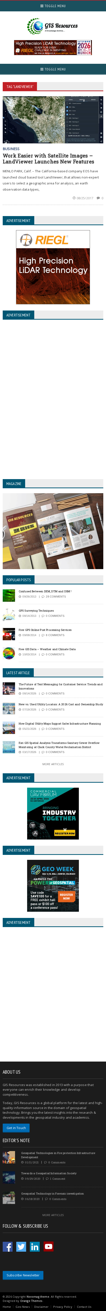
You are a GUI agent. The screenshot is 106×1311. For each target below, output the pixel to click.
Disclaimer (41, 1307)
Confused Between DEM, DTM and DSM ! (45, 591)
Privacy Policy (62, 1307)
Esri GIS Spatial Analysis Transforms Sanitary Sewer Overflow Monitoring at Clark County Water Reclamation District (59, 745)
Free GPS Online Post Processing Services (45, 630)
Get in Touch (16, 1128)
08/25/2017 (85, 198)
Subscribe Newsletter (23, 1275)
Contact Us (84, 1307)
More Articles (53, 764)
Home (7, 1307)
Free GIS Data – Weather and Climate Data (47, 649)
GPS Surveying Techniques (36, 610)
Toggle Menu (55, 6)
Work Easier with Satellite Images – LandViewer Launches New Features (48, 158)
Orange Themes (31, 1301)
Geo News (22, 1307)
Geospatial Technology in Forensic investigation (52, 1193)
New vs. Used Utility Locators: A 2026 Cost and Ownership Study (61, 704)
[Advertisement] (53, 995)
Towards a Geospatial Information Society (49, 1173)
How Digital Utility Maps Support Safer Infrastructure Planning (60, 723)
